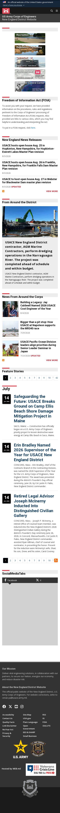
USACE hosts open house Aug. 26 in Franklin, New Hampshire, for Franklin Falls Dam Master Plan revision (30, 165)
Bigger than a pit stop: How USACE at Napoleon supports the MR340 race (37, 325)
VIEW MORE (52, 191)
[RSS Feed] (3, 191)
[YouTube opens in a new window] (16, 706)
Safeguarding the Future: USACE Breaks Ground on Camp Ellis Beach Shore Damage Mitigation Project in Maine (34, 408)
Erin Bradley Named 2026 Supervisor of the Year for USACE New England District (35, 452)
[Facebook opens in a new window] (4, 706)
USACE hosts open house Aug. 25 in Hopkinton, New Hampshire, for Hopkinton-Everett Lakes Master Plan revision (28, 148)
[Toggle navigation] (55, 11)
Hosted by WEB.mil (11, 768)
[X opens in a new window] (10, 706)
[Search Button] (50, 11)
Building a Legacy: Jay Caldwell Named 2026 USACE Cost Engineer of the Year (37, 305)
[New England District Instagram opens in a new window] (21, 706)
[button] (14, 5)
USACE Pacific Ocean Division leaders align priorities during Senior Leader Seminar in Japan (38, 346)
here (33, 127)
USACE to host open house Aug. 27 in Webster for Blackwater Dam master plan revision (29, 181)
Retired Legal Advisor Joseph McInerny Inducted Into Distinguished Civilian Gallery (34, 506)
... (53, 376)
